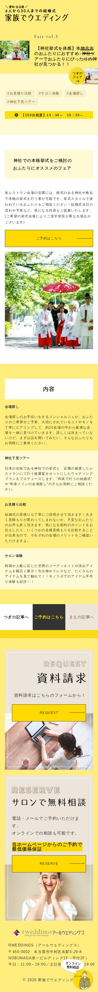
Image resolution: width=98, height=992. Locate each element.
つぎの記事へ (16, 617)
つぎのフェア (78, 75)
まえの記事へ (81, 617)
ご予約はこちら (49, 238)
